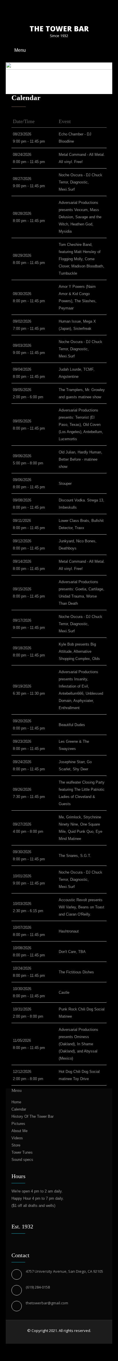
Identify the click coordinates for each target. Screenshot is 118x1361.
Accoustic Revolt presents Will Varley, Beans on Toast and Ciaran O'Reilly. (81, 907)
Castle (64, 992)
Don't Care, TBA (72, 952)
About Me (19, 1131)
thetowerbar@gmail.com (47, 1303)
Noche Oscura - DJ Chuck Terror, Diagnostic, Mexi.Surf (80, 182)
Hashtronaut (69, 931)
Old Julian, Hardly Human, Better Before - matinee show (80, 459)
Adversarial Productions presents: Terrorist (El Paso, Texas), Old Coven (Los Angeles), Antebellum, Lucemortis (81, 424)
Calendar (18, 1109)
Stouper (65, 483)
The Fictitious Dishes (76, 972)
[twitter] (59, 10)
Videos (17, 1138)
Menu (20, 50)
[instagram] (69, 10)
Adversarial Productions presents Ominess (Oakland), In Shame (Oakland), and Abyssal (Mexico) (78, 1044)
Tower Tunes (22, 1152)
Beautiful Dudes (72, 725)
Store (15, 1145)
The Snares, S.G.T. (75, 855)
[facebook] (49, 10)
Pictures (18, 1123)
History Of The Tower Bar (32, 1116)
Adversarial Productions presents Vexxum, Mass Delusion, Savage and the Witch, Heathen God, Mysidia (80, 216)
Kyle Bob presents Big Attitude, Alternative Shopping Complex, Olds (79, 651)
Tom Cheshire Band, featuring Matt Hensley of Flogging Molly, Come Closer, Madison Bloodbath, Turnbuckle (81, 258)
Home (16, 1102)
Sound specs (22, 1159)
